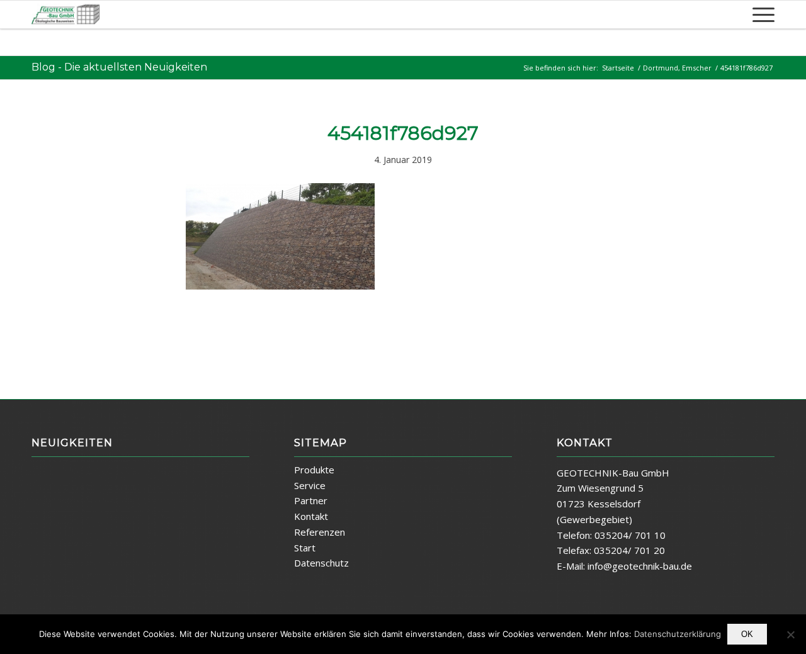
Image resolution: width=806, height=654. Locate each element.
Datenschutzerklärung (677, 634)
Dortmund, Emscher (677, 67)
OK (747, 634)
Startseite (618, 67)
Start (304, 547)
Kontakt (311, 516)
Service (310, 485)
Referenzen (319, 532)
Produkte (314, 469)
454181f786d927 (403, 133)
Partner (310, 500)
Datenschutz (321, 562)
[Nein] (790, 634)
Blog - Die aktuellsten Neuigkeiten (119, 67)
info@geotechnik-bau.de (639, 566)
